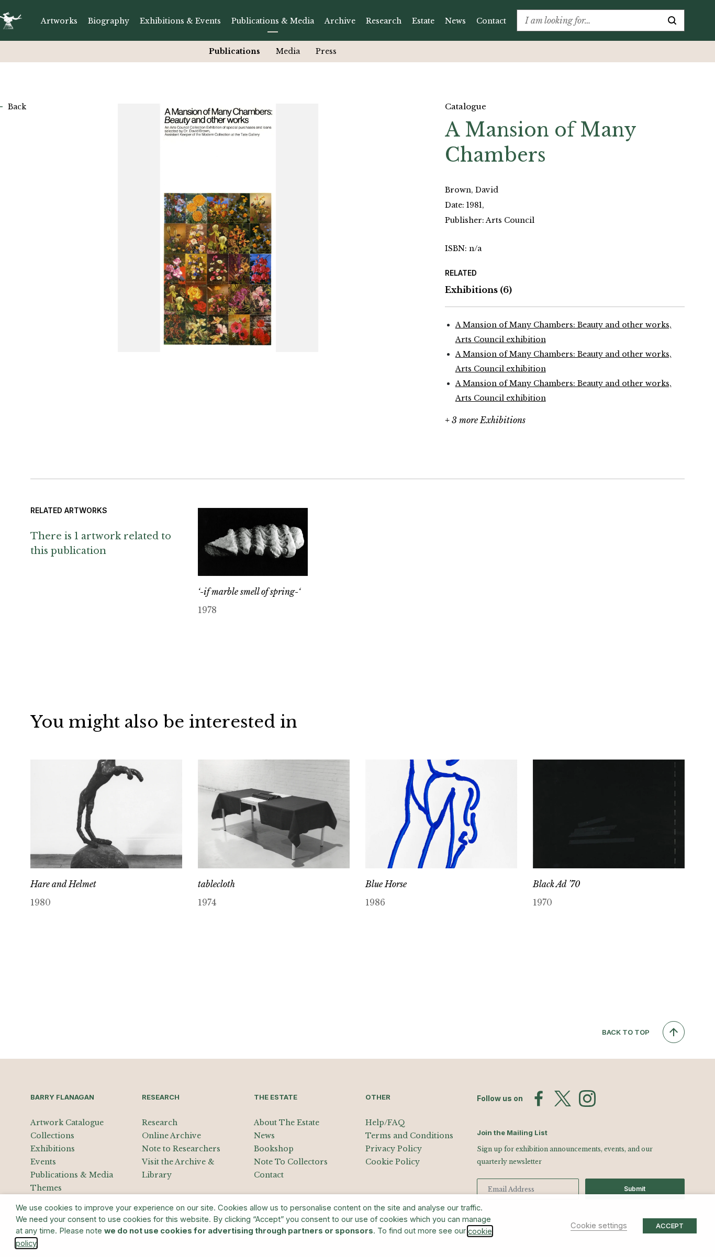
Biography (108, 21)
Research (383, 21)
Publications (234, 51)
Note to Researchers (181, 1148)
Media (288, 51)
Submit (634, 1189)
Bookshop (274, 1148)
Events (43, 1162)
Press (326, 51)
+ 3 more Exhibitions (485, 420)
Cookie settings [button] (599, 1225)
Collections (52, 1135)
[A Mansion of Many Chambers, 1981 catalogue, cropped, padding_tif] (218, 228)
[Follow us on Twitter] (562, 1098)
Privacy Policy (393, 1148)
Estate (423, 21)
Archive (340, 21)
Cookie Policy (392, 1162)
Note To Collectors (291, 1162)
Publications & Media (272, 21)
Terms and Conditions (409, 1135)
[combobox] (588, 20)
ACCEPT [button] (670, 1225)
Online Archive (171, 1135)
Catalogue (465, 106)
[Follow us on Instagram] (587, 1098)
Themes (46, 1188)
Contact (491, 21)
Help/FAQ (385, 1122)
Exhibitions (478, 290)
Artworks (59, 21)
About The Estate (286, 1122)
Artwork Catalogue (67, 1122)
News (455, 21)
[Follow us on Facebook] (538, 1098)
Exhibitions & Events (180, 21)
